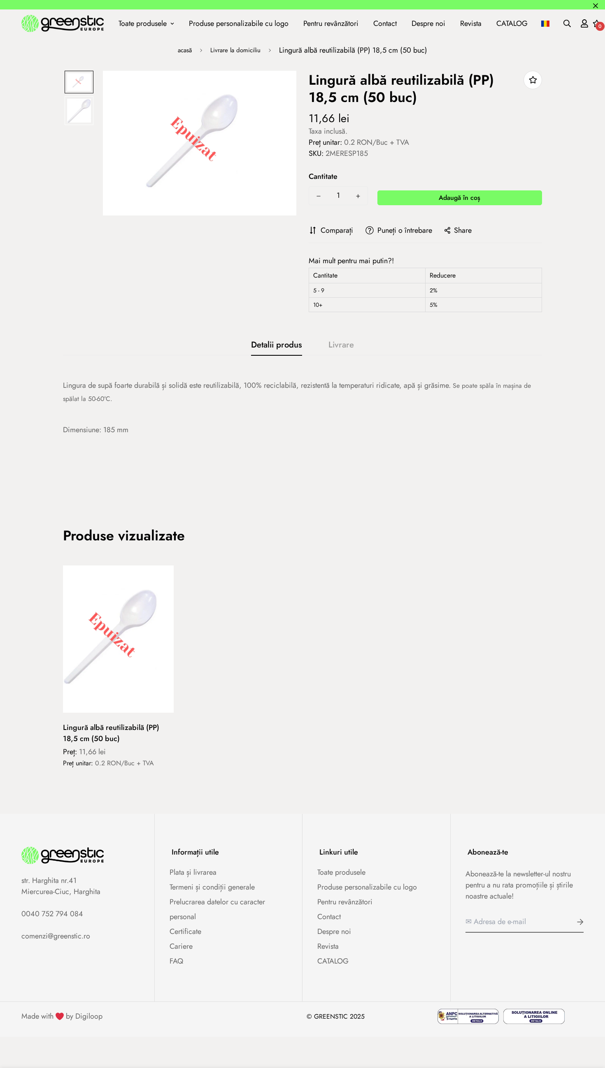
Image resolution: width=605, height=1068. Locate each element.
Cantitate (323, 176)
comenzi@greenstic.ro (55, 936)
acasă (185, 50)
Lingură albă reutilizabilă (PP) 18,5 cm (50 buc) (111, 733)
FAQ (176, 961)
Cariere (181, 946)
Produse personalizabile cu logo (239, 23)
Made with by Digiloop (61, 1016)
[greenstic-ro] (62, 23)
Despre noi (428, 23)
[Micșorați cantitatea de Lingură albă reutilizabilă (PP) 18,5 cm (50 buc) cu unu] (318, 196)
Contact (385, 23)
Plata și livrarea (193, 872)
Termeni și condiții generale (212, 887)
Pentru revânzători (330, 23)
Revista (471, 23)
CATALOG (512, 23)
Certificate (185, 931)
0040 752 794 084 (52, 913)
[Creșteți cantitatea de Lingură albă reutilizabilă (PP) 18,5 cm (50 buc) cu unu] (358, 196)
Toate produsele (143, 23)
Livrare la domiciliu (235, 50)
